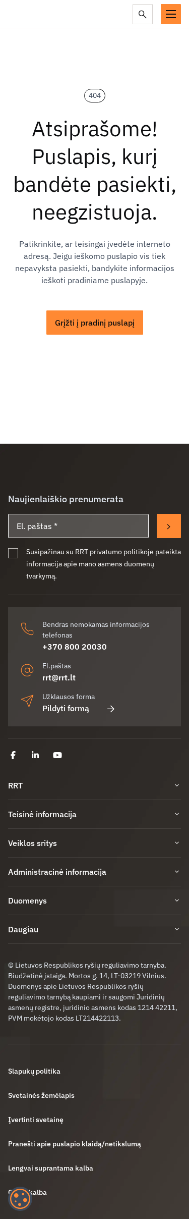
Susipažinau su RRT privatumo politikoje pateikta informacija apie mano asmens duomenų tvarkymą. (103, 563)
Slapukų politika (34, 1071)
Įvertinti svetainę (36, 1119)
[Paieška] (143, 14)
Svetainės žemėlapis (41, 1095)
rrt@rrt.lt (59, 677)
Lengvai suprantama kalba (50, 1168)
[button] (171, 14)
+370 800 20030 (74, 647)
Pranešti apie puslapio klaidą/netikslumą (74, 1143)
